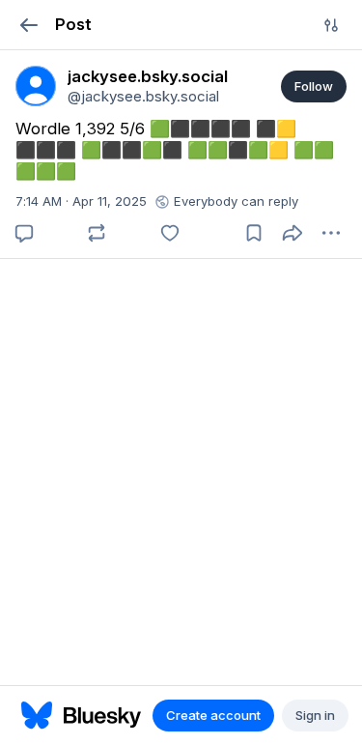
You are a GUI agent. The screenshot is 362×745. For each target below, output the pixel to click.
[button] (28, 25)
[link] (35, 86)
